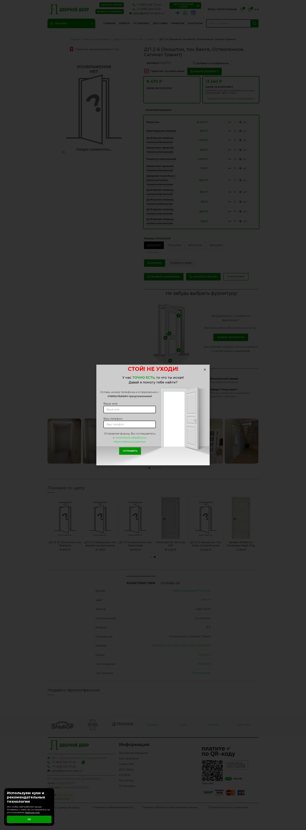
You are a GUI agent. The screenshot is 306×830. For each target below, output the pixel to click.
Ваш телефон (112, 418)
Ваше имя (110, 403)
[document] (153, 415)
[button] (204, 369)
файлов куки (32, 812)
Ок (29, 819)
